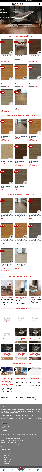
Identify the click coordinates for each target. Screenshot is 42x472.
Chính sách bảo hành (5, 461)
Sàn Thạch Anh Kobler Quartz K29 (7, 241)
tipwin (4, 397)
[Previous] (2, 20)
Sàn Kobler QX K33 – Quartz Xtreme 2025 (21, 216)
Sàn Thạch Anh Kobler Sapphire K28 (5, 137)
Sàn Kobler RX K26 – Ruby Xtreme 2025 (20, 108)
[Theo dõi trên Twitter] (4, 427)
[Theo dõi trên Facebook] (2, 427)
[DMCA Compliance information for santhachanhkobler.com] (5, 423)
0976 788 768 (29, 0)
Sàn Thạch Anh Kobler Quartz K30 (35, 216)
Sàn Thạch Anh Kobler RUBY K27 (35, 82)
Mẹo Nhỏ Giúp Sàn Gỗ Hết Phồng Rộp (9, 442)
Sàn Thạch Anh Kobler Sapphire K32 (5, 187)
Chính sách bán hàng (5, 453)
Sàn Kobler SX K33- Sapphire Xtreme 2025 (21, 137)
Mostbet (2, 396)
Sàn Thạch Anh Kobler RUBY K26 (7, 108)
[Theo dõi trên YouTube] (8, 427)
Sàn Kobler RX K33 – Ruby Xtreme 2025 (20, 57)
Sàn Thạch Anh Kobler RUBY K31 (7, 57)
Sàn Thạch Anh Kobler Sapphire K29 (33, 137)
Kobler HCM (3, 420)
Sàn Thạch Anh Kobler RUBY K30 (35, 57)
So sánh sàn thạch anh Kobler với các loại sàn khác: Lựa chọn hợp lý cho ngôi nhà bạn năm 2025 (20, 445)
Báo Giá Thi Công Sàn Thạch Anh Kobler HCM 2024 (35, 378)
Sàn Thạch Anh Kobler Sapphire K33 (19, 187)
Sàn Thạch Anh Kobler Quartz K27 (35, 241)
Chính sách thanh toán (6, 459)
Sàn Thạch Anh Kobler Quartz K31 (7, 216)
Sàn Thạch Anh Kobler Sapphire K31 (33, 162)
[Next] (40, 20)
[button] (1, 4)
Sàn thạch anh (4, 409)
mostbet (4, 399)
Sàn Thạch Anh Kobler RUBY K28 (21, 82)
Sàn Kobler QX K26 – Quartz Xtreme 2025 (21, 266)
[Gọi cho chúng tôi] (6, 427)
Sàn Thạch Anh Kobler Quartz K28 (21, 241)
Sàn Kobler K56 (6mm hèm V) (6, 162)
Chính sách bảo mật (5, 455)
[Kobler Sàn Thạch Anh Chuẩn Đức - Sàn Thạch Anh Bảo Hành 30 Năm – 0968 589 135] (17, 4)
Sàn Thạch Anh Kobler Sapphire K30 (19, 162)
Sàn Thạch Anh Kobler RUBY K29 (7, 82)
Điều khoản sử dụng (5, 457)
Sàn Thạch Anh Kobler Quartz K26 (7, 266)
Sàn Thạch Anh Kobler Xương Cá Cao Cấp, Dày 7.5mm (21, 378)
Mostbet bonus (9, 397)
